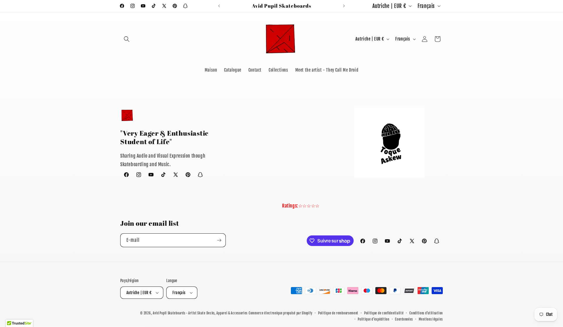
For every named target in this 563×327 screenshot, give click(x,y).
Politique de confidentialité (384, 313)
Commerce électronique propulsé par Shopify (280, 313)
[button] (126, 39)
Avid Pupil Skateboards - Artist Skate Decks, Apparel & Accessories (200, 313)
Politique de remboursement (338, 313)
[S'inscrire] (219, 240)
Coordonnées (404, 319)
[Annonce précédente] (219, 5)
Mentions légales (431, 319)
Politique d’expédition (373, 319)
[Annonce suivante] (344, 5)
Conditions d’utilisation (426, 313)
